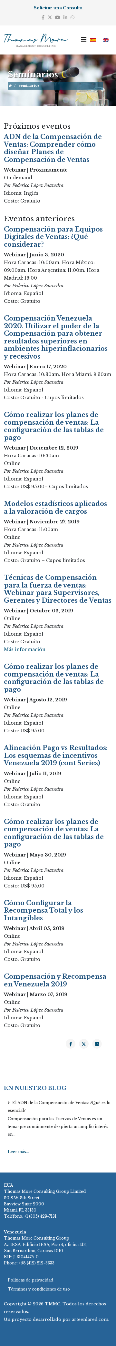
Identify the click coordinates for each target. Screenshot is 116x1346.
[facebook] (43, 17)
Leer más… (18, 1151)
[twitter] (50, 17)
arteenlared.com (90, 1319)
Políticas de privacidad (30, 1280)
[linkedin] (65, 17)
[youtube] (57, 17)
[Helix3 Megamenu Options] (83, 39)
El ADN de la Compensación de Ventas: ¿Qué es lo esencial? (59, 1106)
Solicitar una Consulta (58, 7)
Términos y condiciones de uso (39, 1289)
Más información (24, 649)
